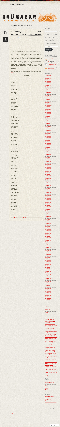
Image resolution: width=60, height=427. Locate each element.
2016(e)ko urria (47, 234)
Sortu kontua (47, 306)
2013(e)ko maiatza (48, 291)
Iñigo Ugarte (49, 348)
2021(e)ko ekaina (48, 161)
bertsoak (46, 329)
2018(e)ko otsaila (48, 213)
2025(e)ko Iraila (47, 91)
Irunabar (51, 345)
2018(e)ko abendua (48, 200)
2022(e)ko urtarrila (48, 153)
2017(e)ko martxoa (48, 229)
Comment (5, 39)
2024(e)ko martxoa (48, 116)
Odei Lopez (53, 363)
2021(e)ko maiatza (48, 162)
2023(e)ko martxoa (48, 133)
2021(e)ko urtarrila (48, 168)
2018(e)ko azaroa (48, 202)
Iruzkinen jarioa (47, 310)
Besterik (46, 386)
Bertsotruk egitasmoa (53, 331)
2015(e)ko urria (47, 251)
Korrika (46, 356)
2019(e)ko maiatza (48, 193)
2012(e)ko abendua (48, 296)
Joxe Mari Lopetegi (50, 351)
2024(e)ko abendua (48, 103)
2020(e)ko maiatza (48, 176)
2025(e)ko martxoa (48, 99)
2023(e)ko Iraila (47, 124)
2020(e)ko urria (47, 172)
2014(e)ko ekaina (48, 272)
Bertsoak (46, 385)
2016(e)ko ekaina (48, 240)
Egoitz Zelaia (53, 334)
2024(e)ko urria (47, 106)
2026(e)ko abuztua (48, 75)
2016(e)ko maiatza (48, 241)
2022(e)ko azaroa (48, 138)
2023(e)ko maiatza (48, 130)
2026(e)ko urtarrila (48, 85)
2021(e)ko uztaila (48, 160)
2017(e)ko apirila (48, 227)
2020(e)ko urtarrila (48, 182)
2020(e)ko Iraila (47, 174)
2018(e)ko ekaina (48, 207)
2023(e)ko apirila (48, 131)
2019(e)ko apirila (48, 195)
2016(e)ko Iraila (47, 236)
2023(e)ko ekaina (48, 129)
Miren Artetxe (49, 359)
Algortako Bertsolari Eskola (49, 396)
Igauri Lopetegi (52, 343)
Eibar (22, 217)
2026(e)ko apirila (48, 81)
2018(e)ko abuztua (48, 206)
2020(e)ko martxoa (48, 179)
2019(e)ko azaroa (48, 185)
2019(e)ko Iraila (47, 188)
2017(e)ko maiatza (48, 226)
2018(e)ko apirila (48, 210)
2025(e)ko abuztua (48, 92)
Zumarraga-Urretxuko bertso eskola (50, 402)
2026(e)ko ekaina (48, 78)
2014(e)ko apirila (48, 275)
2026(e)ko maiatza (48, 79)
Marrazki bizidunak (48, 390)
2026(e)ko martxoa (48, 82)
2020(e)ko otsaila (48, 181)
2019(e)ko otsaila (48, 198)
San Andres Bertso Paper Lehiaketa (34, 217)
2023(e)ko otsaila (48, 134)
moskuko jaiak (54, 359)
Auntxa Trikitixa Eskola (51, 326)
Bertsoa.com (47, 397)
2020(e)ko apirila (48, 178)
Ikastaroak (46, 388)
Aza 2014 (5, 32)
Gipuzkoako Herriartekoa (48, 338)
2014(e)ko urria (47, 267)
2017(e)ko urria (47, 219)
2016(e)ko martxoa (48, 244)
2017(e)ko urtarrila (48, 231)
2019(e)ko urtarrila (48, 199)
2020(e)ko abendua (48, 169)
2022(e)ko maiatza (48, 147)
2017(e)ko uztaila (48, 223)
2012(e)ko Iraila (47, 300)
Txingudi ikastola (50, 369)
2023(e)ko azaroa (48, 122)
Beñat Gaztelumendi (53, 332)
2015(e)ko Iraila (47, 253)
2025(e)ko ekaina (48, 95)
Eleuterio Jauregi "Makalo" (49, 335)
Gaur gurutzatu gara (28, 76)
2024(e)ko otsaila (48, 117)
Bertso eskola (49, 329)
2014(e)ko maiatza (48, 274)
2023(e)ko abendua (48, 120)
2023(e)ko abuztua (48, 126)
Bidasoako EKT (47, 334)
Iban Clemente (47, 342)
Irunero (54, 346)
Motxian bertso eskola (48, 400)
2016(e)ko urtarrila (48, 247)
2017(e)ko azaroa (48, 217)
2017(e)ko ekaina (48, 224)
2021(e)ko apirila (48, 164)
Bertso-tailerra (52, 328)
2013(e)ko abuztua (48, 286)
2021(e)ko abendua (48, 154)
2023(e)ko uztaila (48, 127)
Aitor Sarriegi (51, 322)
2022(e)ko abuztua (48, 143)
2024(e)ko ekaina (48, 112)
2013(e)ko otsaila (48, 295)
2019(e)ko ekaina (48, 192)
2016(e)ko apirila (48, 243)
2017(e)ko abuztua (48, 222)
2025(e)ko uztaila (48, 93)
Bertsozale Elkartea (48, 399)
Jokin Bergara (54, 348)
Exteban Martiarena (54, 337)
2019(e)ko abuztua (48, 189)
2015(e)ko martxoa (48, 260)
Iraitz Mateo (50, 344)
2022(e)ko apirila (48, 148)
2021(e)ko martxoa (48, 165)
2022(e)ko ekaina (48, 145)
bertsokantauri (54, 329)
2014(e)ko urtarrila (48, 279)
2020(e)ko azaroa (48, 171)
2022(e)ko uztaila (48, 144)
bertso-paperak (47, 328)
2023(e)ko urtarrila (48, 136)
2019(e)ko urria (47, 186)
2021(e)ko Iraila (47, 158)
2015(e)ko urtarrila (48, 262)
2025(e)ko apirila (48, 98)
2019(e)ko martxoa (48, 196)
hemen (12, 72)
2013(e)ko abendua (48, 281)
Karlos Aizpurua (52, 354)
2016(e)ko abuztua (48, 237)
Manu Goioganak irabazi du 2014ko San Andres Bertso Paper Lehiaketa (26, 33)
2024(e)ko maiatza (48, 113)
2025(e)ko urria (47, 89)
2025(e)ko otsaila (48, 100)
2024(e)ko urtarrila (48, 119)
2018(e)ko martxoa (48, 212)
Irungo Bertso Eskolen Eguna (49, 347)
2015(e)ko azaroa (48, 250)
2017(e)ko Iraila (47, 220)
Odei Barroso (49, 363)
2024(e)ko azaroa (48, 105)
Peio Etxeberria (50, 368)
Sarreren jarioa (47, 309)
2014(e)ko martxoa (48, 277)
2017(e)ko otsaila (48, 230)
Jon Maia (51, 350)
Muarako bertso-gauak (48, 360)
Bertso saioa (47, 383)
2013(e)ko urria (47, 284)
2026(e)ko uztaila (48, 76)
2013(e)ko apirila (48, 292)
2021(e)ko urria (47, 157)
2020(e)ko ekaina (48, 175)
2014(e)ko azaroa (48, 265)
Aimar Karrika (51, 321)
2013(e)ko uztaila (48, 288)
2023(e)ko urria (47, 123)
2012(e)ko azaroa (48, 298)
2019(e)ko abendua (48, 184)
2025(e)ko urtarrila (48, 102)
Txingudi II (46, 369)
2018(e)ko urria (47, 203)
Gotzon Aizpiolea (48, 341)
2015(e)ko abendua (48, 248)
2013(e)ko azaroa (48, 282)
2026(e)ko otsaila (48, 83)
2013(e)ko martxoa (48, 293)
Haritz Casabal (53, 341)
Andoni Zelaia (50, 324)
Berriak (15, 217)
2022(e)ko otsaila (48, 151)
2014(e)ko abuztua (48, 269)
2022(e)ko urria (47, 140)
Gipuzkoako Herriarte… (52, 58)
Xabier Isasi (50, 373)
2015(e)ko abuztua (48, 254)
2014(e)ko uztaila (48, 271)
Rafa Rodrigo (55, 368)
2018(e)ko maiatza (48, 209)
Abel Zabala (53, 318)
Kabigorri (49, 353)
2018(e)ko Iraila (47, 205)
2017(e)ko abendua (48, 216)
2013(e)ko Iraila (47, 285)
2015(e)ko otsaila (48, 261)
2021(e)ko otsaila (48, 167)
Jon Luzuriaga (47, 350)
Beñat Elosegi (47, 332)
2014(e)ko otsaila (48, 278)
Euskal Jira (49, 337)
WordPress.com (47, 312)
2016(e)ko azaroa (48, 233)
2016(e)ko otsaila (48, 246)
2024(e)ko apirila (48, 114)
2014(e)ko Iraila (47, 268)
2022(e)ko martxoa (48, 150)
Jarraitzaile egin (48, 49)
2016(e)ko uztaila (48, 238)
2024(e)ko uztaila (48, 110)
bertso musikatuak (47, 331)
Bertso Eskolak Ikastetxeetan (49, 382)
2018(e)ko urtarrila (48, 215)
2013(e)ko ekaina (48, 289)
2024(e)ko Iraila (47, 107)
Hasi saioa (46, 308)
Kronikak (46, 389)
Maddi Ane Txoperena (51, 356)
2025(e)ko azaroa (48, 88)
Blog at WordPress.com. (13, 413)
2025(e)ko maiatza (48, 96)
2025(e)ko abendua (48, 86)
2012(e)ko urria (47, 299)
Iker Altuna (47, 344)
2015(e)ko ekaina (48, 255)
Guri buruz (12, 4)
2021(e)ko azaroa (48, 155)
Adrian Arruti (48, 319)
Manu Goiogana (25, 217)
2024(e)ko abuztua (48, 109)
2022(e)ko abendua (48, 137)
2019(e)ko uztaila (48, 191)
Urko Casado (52, 372)
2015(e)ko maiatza (48, 257)
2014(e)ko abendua (48, 264)
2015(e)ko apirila (48, 258)
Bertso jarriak (20, 4)
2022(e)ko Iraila (47, 141)
